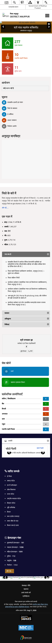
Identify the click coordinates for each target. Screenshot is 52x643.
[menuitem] (6, 2)
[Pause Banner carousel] (49, 24)
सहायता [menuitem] (26, 589)
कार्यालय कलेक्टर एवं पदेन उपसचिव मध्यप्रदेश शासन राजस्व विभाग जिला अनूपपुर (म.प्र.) (26, 303)
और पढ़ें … (5, 207)
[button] (3, 27)
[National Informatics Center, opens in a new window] (26, 628)
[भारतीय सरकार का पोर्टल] (40, 577)
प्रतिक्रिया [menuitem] (26, 596)
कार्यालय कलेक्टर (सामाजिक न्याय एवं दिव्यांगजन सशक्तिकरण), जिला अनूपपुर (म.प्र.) (27, 283)
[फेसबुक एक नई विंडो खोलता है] (26, 346)
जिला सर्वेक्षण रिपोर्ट (14, 277)
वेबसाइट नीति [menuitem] (26, 585)
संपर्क (31, 351)
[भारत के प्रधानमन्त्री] (26, 577)
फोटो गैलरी (40, 448)
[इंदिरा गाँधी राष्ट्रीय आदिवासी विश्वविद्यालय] (24, 453)
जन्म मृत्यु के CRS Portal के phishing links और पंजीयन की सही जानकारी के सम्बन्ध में (27, 296)
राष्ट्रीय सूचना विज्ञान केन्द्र (40, 604)
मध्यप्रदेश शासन (13, 7)
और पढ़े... (9, 571)
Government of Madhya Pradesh (38, 7)
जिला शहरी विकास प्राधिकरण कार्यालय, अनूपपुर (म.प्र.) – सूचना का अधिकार (26, 272)
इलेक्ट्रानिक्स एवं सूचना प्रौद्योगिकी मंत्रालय (17, 607)
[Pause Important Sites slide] (47, 578)
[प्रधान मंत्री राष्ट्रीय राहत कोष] (15, 577)
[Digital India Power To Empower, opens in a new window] (26, 638)
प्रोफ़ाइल (24, 351)
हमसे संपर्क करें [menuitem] (26, 592)
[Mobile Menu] (47, 15)
